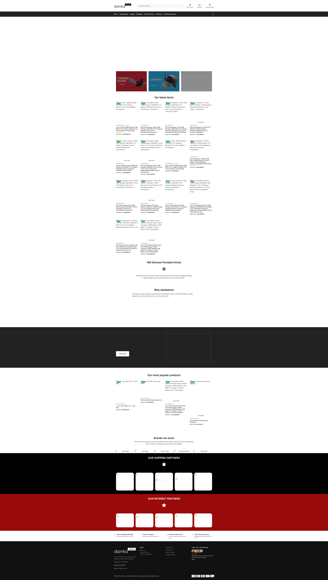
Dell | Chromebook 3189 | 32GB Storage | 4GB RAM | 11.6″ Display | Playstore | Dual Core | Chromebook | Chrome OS (151, 129)
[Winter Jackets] (196, 81)
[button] (210, 14)
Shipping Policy (170, 554)
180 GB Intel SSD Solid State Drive (151, 400)
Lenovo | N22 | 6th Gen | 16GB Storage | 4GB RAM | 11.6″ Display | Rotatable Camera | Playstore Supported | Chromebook (176, 207)
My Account (169, 547)
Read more (201, 138)
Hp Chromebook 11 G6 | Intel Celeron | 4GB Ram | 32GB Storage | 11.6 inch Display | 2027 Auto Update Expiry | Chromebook (151, 207)
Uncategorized (120, 404)
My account (190, 7)
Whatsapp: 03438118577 (121, 562)
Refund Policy (170, 552)
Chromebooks (120, 125)
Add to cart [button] (127, 138)
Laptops (127, 125)
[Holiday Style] (164, 81)
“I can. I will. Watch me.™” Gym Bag (125, 406)
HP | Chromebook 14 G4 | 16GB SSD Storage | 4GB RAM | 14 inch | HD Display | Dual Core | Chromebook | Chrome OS (126, 207)
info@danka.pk (120, 568)
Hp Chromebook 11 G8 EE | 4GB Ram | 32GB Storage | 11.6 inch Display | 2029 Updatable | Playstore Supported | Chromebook (201, 161)
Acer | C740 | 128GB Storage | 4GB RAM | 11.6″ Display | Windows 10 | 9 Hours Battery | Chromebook (127, 128)
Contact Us (169, 550)
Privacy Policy (144, 552)
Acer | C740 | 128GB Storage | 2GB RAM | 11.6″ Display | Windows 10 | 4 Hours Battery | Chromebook (176, 167)
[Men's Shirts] (131, 81)
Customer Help (210, 7)
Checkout (199, 7)
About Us (142, 550)
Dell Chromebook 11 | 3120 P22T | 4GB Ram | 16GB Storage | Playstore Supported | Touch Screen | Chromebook (200, 129)
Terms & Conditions (146, 554)
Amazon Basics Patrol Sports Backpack (199, 421)
